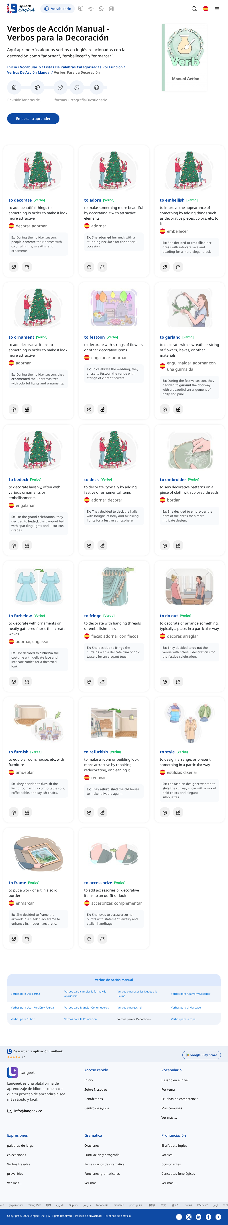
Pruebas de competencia (179, 1099)
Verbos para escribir (130, 1007)
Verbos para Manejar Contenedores (86, 1007)
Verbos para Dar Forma (25, 994)
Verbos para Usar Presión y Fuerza (32, 1007)
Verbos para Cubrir (23, 1019)
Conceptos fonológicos (178, 1173)
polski (188, 1205)
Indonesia (102, 1205)
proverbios (15, 1173)
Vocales (167, 1155)
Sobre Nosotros (95, 1089)
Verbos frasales (18, 1164)
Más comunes (171, 1108)
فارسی (87, 1205)
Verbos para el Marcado (186, 1007)
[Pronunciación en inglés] (101, 8)
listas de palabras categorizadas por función (83, 67)
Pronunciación (173, 1135)
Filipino (73, 1205)
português (135, 1205)
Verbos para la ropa (183, 1019)
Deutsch (119, 1205)
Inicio (12, 67)
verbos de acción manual (29, 72)
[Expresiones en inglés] (90, 8)
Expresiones (17, 1135)
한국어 (175, 1205)
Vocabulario (30, 67)
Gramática (93, 1135)
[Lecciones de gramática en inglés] (80, 8)
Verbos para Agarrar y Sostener (190, 994)
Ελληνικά (202, 1205)
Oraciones (92, 1145)
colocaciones (16, 1155)
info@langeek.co (28, 1110)
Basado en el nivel (175, 1080)
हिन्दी (48, 1205)
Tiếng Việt (34, 1205)
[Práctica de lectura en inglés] (111, 8)
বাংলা (225, 1205)
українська (16, 1205)
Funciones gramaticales (102, 1173)
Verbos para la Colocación (80, 1019)
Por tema (168, 1089)
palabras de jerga (20, 1145)
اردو (216, 1205)
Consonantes (171, 1164)
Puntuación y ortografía (102, 1155)
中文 (163, 1205)
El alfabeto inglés (174, 1145)
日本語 (151, 1205)
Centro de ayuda (96, 1108)
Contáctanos (93, 1099)
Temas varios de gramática (104, 1164)
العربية (59, 1205)
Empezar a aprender (33, 118)
